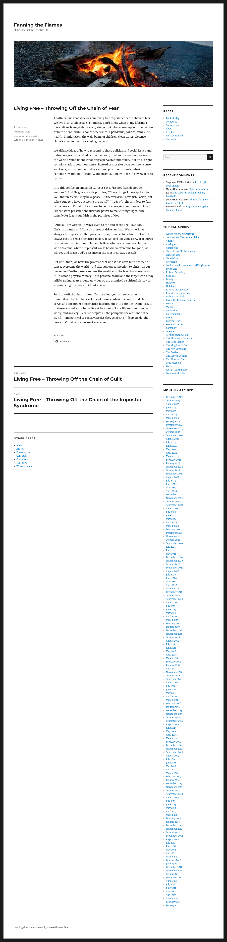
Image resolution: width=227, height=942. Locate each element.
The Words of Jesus (176, 359)
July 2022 (171, 512)
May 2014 (171, 766)
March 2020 (172, 588)
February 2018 (173, 661)
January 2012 (173, 863)
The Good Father (175, 342)
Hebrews (170, 282)
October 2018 (173, 637)
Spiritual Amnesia (199, 189)
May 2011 (171, 891)
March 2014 (172, 773)
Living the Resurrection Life (180, 300)
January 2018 (173, 665)
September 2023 (174, 473)
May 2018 (171, 651)
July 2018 (170, 644)
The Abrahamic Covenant (179, 338)
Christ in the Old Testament (180, 251)
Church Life (172, 258)
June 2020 (171, 578)
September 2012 (174, 835)
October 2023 (173, 470)
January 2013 (172, 821)
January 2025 (173, 421)
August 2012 (172, 839)
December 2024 (174, 425)
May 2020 (171, 581)
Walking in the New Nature (28, 139)
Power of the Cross (176, 324)
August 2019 (172, 602)
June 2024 (171, 445)
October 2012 (173, 832)
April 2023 (171, 491)
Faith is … (171, 275)
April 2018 (171, 654)
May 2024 (171, 449)
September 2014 (174, 752)
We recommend (24, 466)
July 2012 (170, 842)
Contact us (22, 455)
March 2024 (172, 456)
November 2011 (174, 870)
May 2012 (171, 849)
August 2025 (172, 404)
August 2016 (172, 682)
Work (169, 366)
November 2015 (174, 714)
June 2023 (171, 484)
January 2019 (173, 627)
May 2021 (171, 553)
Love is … (170, 303)
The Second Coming (176, 355)
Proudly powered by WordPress (54, 927)
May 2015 (171, 731)
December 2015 (174, 710)
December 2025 (174, 397)
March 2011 (172, 898)
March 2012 (172, 856)
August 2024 (172, 439)
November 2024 (174, 428)
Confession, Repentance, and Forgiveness (188, 265)
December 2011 (174, 867)
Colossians (171, 261)
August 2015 (172, 724)
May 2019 (171, 613)
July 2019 (171, 606)
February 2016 (173, 703)
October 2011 (172, 874)
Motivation (172, 310)
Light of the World (175, 296)
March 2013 (172, 815)
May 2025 (171, 411)
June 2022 (171, 515)
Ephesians (171, 268)
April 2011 (171, 895)
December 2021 (174, 533)
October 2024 (173, 432)
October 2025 (173, 400)
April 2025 (171, 414)
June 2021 (171, 550)
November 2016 (174, 672)
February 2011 (173, 902)
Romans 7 (171, 328)
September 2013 (174, 794)
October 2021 (173, 539)
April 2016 (171, 696)
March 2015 (172, 738)
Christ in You (173, 254)
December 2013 (174, 783)
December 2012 (174, 825)
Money (169, 307)
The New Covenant (176, 348)
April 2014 (171, 769)
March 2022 (172, 526)
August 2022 (172, 508)
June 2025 (171, 407)
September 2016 (174, 679)
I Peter (169, 317)
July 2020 (171, 574)
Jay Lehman (20, 127)
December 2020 (174, 557)
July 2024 (171, 442)
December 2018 (174, 630)
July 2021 (170, 546)
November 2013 (174, 787)
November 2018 (174, 633)
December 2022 (174, 494)
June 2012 (171, 846)
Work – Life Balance (176, 369)
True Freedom (32, 136)
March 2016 (172, 700)
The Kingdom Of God (177, 345)
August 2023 (172, 477)
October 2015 (173, 717)
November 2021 (174, 536)
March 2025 (172, 418)
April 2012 (171, 853)
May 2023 (171, 487)
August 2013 (172, 797)
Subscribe (21, 462)
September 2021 (174, 543)
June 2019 (171, 609)
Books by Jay (23, 452)
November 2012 (174, 828)
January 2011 (172, 905)
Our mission (22, 459)
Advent (169, 241)
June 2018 (171, 647)
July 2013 (170, 801)
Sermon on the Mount (177, 335)
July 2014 (170, 759)
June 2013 (171, 804)
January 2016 (173, 707)
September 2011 (174, 877)
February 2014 (173, 776)
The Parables (173, 352)
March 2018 (172, 658)
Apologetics (172, 248)
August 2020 (172, 571)
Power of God (173, 321)
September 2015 (174, 721)
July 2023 (171, 480)
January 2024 (173, 463)
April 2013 (171, 811)
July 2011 (170, 884)
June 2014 (171, 762)
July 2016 (171, 686)
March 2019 (172, 620)
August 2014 (172, 755)
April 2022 (171, 522)
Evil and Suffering (175, 272)
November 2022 (174, 498)
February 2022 (173, 529)
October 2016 (173, 675)
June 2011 (171, 888)
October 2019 (173, 595)
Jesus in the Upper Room (179, 293)
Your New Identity (175, 373)
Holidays (170, 286)
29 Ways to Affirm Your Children (183, 237)
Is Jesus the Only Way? (177, 289)
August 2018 (172, 640)
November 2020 (174, 560)
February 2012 (173, 860)
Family (169, 279)
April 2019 (171, 616)
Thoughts (19, 136)
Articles (20, 448)
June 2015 (171, 727)
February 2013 (173, 818)
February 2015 (173, 741)
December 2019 (174, 592)
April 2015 (171, 734)
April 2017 (171, 668)
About (19, 445)
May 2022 (171, 519)
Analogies (171, 244)
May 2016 (171, 693)
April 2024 (171, 452)
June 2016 (171, 689)
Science (170, 331)
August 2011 (172, 881)
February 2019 (173, 623)
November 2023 (174, 466)
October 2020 (173, 564)
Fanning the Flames (38, 25)
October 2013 (173, 790)
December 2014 (174, 745)
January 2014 (173, 780)
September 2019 (174, 599)
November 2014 (174, 748)
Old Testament (173, 314)
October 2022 (173, 501)
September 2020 (174, 567)
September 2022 (174, 505)
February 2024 (173, 459)
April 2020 (171, 585)
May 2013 (171, 808)
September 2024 (174, 435)
